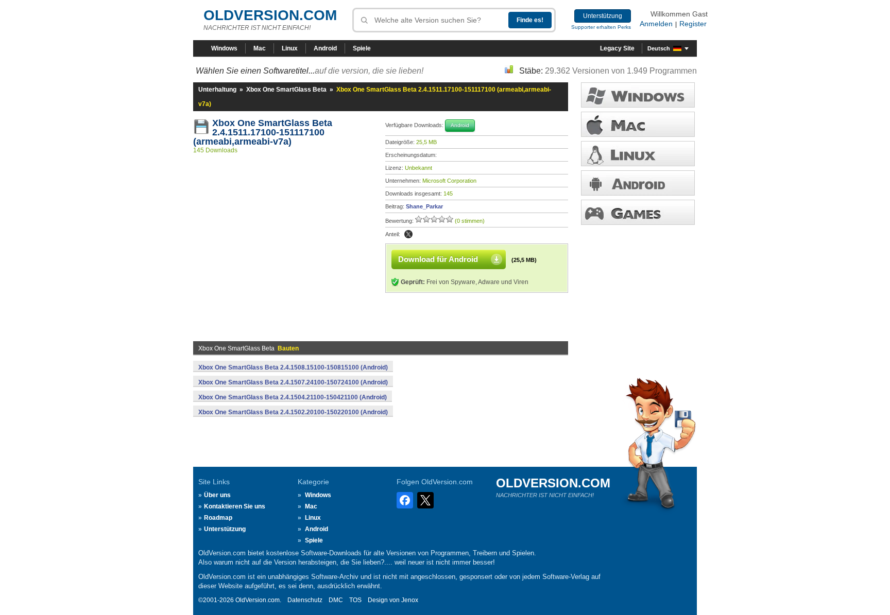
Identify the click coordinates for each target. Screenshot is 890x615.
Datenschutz (304, 600)
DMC (336, 600)
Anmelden (656, 24)
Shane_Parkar (424, 206)
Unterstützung (602, 16)
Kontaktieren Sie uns (234, 506)
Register (693, 24)
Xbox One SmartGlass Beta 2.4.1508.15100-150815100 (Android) (293, 367)
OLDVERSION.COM (270, 15)
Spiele (362, 48)
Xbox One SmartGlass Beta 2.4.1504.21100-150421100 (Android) (292, 397)
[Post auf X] (408, 234)
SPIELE (638, 212)
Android (325, 48)
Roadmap (218, 517)
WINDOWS (638, 95)
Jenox (409, 600)
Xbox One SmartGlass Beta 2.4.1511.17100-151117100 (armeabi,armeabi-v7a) (264, 132)
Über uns (217, 495)
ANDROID (638, 183)
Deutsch (658, 48)
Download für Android (438, 259)
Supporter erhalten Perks (601, 27)
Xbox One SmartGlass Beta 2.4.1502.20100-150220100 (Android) (293, 412)
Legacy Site (617, 48)
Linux (290, 48)
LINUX (638, 153)
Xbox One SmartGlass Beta (286, 89)
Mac (259, 48)
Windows (224, 48)
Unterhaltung (217, 89)
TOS (355, 600)
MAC (638, 124)
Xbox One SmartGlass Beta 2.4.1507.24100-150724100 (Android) (293, 382)
